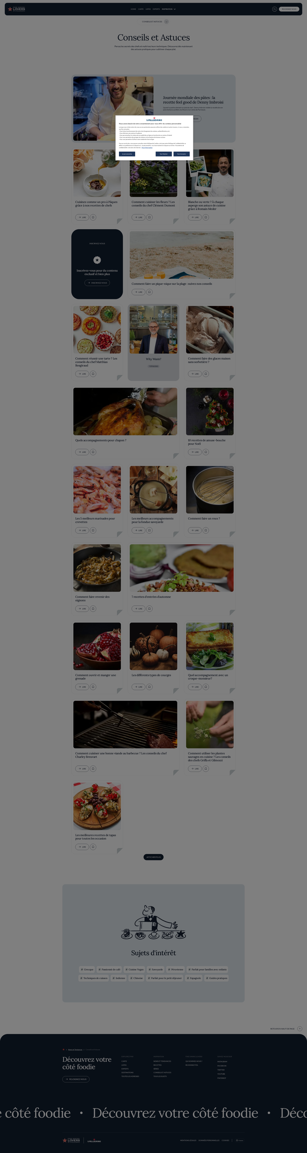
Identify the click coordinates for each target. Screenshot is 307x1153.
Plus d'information (147, 147)
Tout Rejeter (164, 154)
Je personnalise (127, 154)
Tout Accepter (181, 154)
